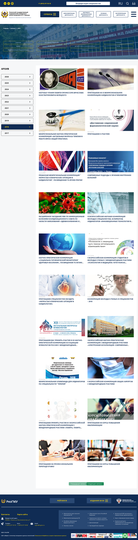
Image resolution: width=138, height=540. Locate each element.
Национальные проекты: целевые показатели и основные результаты (98, 518)
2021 (7, 108)
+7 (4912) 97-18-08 (22, 524)
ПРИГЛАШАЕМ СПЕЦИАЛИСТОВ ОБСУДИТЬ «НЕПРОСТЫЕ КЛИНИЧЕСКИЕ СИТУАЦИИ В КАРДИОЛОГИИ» (56, 301)
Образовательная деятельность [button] (69, 14)
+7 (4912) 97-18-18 (44, 3)
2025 (7, 83)
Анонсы (13, 28)
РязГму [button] (51, 50)
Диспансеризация (93, 522)
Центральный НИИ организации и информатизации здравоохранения (124, 514)
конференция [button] (118, 50)
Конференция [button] (51, 46)
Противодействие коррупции (96, 525)
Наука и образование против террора (124, 518)
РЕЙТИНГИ (62, 501)
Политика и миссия (68, 525)
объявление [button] (85, 42)
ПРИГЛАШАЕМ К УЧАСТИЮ (98, 134)
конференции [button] (85, 50)
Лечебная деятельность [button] (103, 14)
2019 (7, 121)
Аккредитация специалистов (88, 3)
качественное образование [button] (52, 42)
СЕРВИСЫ (48, 14)
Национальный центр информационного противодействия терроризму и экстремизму (124, 522)
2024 (7, 89)
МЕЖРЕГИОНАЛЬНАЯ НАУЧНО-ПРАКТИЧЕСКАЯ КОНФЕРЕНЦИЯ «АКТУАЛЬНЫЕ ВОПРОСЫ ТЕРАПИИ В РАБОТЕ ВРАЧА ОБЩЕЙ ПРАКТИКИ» (61, 136)
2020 (7, 114)
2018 (7, 127)
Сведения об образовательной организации (20, 17)
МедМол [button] (18, 46)
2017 (7, 133)
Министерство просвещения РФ (72, 518)
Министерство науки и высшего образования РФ (72, 514)
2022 (7, 102)
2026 (7, 77)
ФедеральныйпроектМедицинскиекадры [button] (18, 50)
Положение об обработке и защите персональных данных (50, 535)
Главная (5, 28)
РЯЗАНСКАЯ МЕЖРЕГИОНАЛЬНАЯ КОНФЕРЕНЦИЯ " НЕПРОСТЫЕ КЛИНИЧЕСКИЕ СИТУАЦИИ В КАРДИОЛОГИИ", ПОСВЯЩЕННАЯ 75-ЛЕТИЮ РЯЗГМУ (60, 177)
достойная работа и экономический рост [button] (85, 46)
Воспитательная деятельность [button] (121, 14)
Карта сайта (22, 514)
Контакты (5, 514)
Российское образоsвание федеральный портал (70, 521)
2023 (7, 95)
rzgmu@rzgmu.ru (40, 524)
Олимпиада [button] (118, 42)
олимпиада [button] (18, 42)
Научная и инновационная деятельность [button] (86, 14)
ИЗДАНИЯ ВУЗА (97, 501)
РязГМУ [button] (118, 46)
